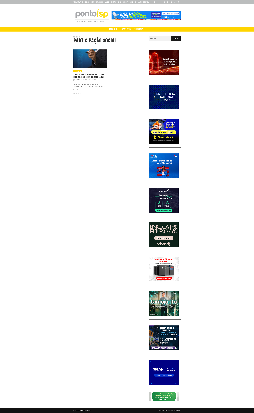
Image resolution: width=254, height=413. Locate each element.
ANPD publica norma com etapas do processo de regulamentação (88, 75)
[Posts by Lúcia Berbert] (74, 80)
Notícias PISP (77, 71)
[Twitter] (170, 2)
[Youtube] (174, 2)
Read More (76, 93)
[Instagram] (167, 2)
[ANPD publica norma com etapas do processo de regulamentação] (86, 58)
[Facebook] (164, 2)
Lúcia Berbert (80, 80)
